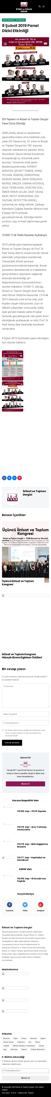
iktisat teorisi (8, 1042)
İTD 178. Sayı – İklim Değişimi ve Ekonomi (32, 845)
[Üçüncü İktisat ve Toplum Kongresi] (25, 552)
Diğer (16, 1038)
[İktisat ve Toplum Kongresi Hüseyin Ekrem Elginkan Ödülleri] (25, 625)
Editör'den (25, 869)
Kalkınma (21, 1042)
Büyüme (6, 1038)
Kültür (37, 1042)
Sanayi (41, 1046)
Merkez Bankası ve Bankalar (24, 1046)
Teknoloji (13, 1049)
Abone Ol (25, 784)
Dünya (23, 1038)
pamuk (10, 1090)
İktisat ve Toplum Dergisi (34, 492)
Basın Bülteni (8, 20)
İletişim (31, 1093)
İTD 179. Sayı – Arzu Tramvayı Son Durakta (32, 828)
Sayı (5, 1049)
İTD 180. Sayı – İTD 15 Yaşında (31, 811)
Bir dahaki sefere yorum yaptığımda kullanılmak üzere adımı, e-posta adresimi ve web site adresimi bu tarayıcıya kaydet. (25, 733)
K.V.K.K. (14, 1093)
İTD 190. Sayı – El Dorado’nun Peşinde (31, 880)
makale (6, 1046)
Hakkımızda (22, 1093)
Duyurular (20, 20)
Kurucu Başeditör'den (25, 800)
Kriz (30, 1042)
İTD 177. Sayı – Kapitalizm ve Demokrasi (31, 859)
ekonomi (33, 1038)
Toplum (24, 1049)
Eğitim (43, 1038)
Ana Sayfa (6, 1093)
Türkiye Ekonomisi (38, 1049)
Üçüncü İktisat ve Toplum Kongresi (18, 583)
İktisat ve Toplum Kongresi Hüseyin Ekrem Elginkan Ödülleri (22, 656)
